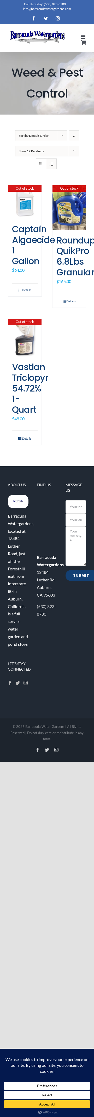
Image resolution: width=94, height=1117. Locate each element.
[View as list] (51, 164)
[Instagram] (26, 683)
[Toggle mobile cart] (83, 42)
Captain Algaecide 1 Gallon (33, 245)
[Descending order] (74, 135)
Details (26, 290)
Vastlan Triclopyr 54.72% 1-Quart (30, 388)
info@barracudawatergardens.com (47, 9)
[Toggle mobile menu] (83, 36)
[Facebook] (10, 683)
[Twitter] (18, 683)
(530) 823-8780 (55, 4)
